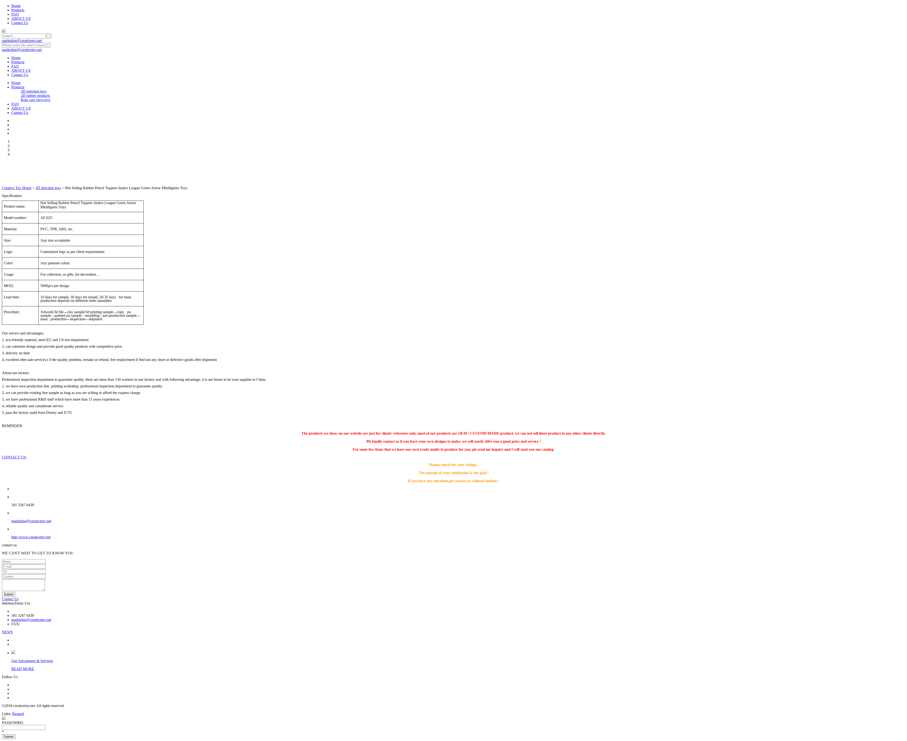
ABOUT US (21, 19)
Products (17, 10)
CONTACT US (14, 457)
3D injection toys (33, 91)
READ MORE (22, 669)
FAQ (15, 14)
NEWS (7, 632)
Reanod (18, 714)
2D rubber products (35, 96)
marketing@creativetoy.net (22, 41)
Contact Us (19, 23)
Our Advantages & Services (32, 661)
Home (16, 6)
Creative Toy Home (16, 188)
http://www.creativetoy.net (31, 537)
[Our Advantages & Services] (13, 653)
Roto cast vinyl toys (35, 100)
